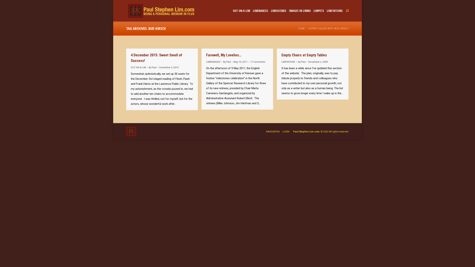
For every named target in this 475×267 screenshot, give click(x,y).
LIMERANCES (213, 61)
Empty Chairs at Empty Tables (304, 55)
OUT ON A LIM (138, 67)
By (152, 67)
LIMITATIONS (288, 61)
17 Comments (257, 61)
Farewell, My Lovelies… (223, 55)
